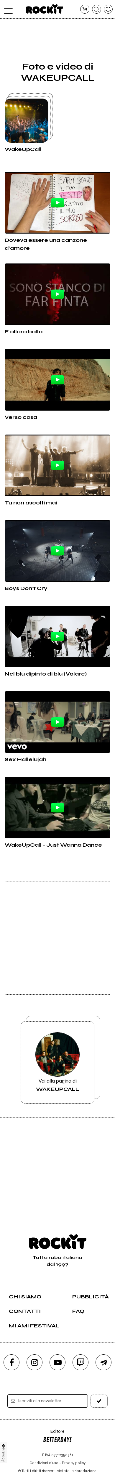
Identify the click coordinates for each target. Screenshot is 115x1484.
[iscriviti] (99, 1401)
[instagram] (34, 1362)
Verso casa (21, 417)
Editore (54, 1434)
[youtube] (57, 1362)
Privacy (3, 1455)
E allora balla (23, 331)
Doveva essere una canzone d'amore (46, 244)
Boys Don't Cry (26, 588)
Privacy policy (74, 1463)
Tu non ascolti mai (31, 502)
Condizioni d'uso (43, 1463)
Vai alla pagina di (57, 1085)
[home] (44, 9)
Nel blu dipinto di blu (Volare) (46, 674)
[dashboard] (108, 9)
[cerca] (96, 9)
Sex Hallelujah (25, 759)
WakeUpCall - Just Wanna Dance (53, 845)
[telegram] (103, 1362)
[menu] (7, 9)
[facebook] (11, 1362)
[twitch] (80, 1362)
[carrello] (84, 9)
